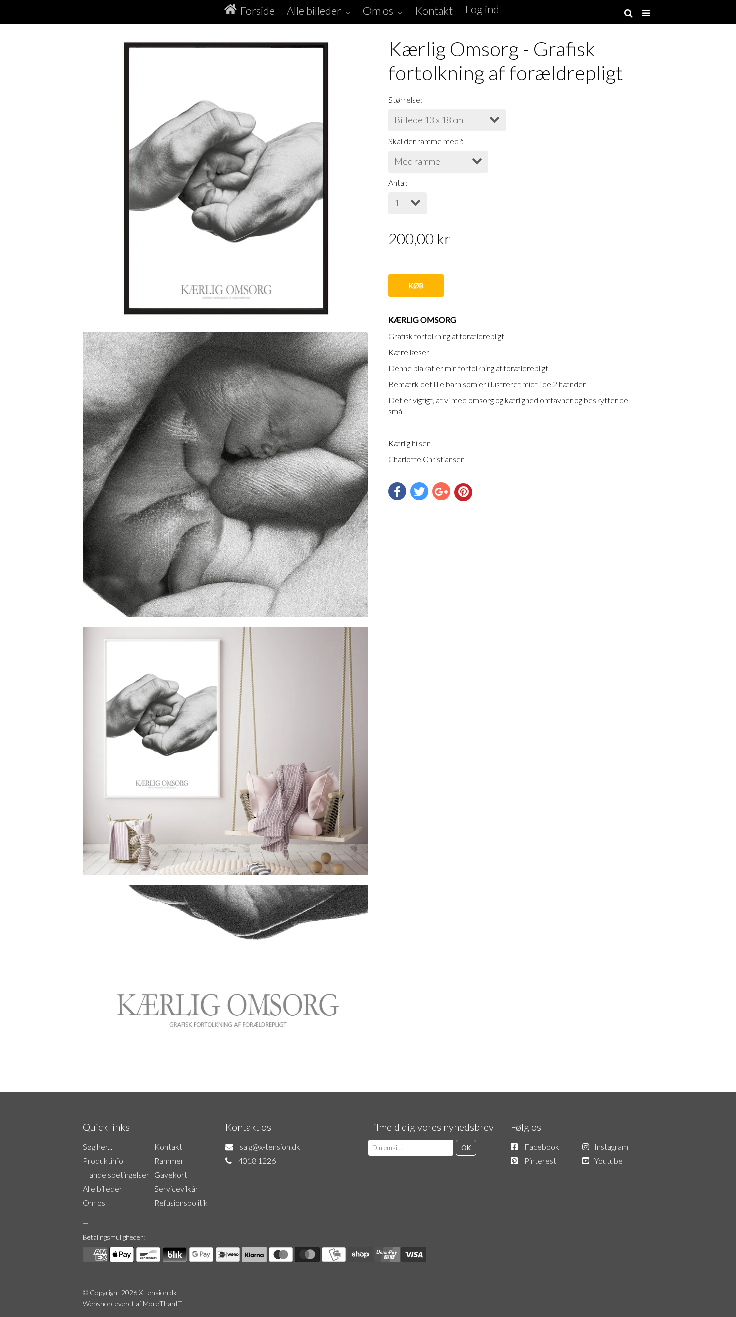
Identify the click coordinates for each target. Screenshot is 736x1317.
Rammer (169, 1160)
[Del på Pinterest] (463, 492)
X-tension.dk (158, 1292)
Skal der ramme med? (425, 141)
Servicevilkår (176, 1188)
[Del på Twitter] (419, 491)
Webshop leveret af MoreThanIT (132, 1303)
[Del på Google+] (441, 491)
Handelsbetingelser (116, 1174)
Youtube (608, 1160)
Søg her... (97, 1146)
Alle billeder (102, 1188)
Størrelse (404, 99)
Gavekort (170, 1174)
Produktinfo (103, 1160)
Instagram (611, 1146)
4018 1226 (257, 1160)
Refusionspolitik (181, 1202)
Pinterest (540, 1160)
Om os (94, 1202)
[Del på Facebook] (397, 491)
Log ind (482, 9)
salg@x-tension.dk (270, 1146)
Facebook (541, 1146)
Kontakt (168, 1146)
